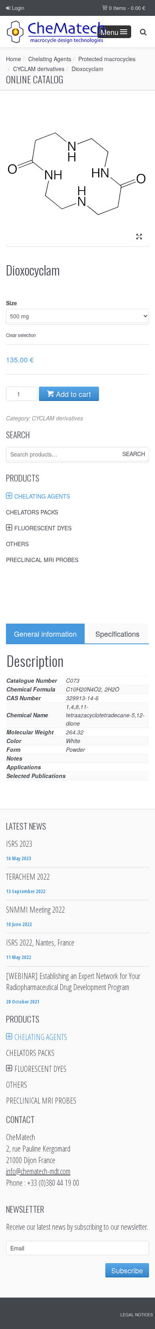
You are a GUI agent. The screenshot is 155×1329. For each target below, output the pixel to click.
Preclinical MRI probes (42, 560)
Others (17, 544)
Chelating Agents (49, 59)
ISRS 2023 (19, 843)
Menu (109, 32)
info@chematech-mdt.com (38, 1171)
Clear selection (21, 335)
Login (17, 8)
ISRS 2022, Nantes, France (40, 942)
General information (45, 633)
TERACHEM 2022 (28, 876)
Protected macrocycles (107, 59)
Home (13, 59)
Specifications (117, 633)
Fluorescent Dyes (43, 528)
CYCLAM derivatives (38, 69)
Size (11, 303)
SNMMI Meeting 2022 (35, 909)
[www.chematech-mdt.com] (55, 32)
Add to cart (72, 394)
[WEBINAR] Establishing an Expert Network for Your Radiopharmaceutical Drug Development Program (73, 982)
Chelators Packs (32, 512)
